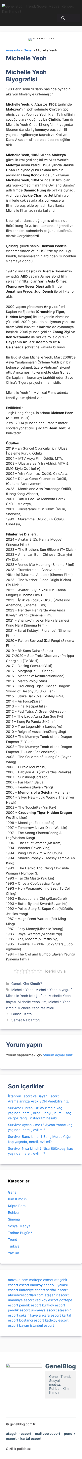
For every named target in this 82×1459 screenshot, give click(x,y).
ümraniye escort (32, 1290)
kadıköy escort (46, 1300)
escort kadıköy (31, 1285)
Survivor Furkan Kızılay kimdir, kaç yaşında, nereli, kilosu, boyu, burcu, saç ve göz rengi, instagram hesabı (39, 1113)
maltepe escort (41, 1280)
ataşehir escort (57, 1295)
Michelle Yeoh (22, 990)
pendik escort (30, 1305)
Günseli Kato (21, 1014)
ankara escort (50, 1315)
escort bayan (18, 1325)
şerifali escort (57, 1290)
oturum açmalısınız (58, 1055)
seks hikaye (28, 1315)
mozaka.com (18, 1280)
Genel (16, 984)
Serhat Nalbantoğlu (26, 1020)
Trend (12, 1240)
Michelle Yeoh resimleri (36, 1008)
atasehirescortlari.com (26, 1295)
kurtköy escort (53, 1305)
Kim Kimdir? (32, 984)
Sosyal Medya (19, 1226)
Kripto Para (17, 1206)
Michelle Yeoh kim (32, 1002)
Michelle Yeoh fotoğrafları (26, 996)
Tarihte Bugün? (20, 1233)
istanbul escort (42, 1325)
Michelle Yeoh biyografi (53, 990)
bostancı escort (31, 1320)
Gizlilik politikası (18, 1449)
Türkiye (14, 1246)
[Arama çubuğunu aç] (63, 18)
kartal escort (31, 1439)
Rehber (14, 1213)
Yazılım (13, 1253)
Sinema (14, 1219)
